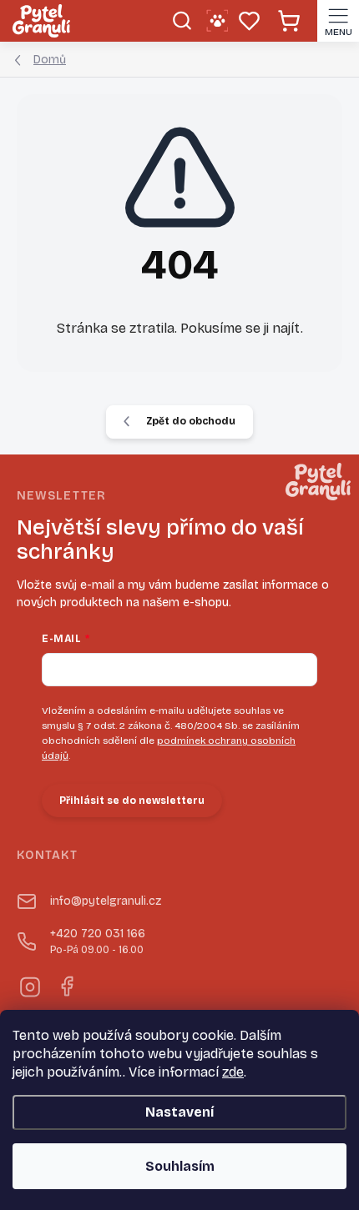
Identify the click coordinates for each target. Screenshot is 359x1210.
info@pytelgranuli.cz (105, 901)
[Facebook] (65, 984)
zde (233, 1072)
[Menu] (338, 21)
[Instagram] (28, 984)
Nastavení (179, 1112)
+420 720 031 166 (97, 941)
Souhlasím (180, 1166)
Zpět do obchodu (190, 421)
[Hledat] (181, 21)
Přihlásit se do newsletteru (132, 800)
